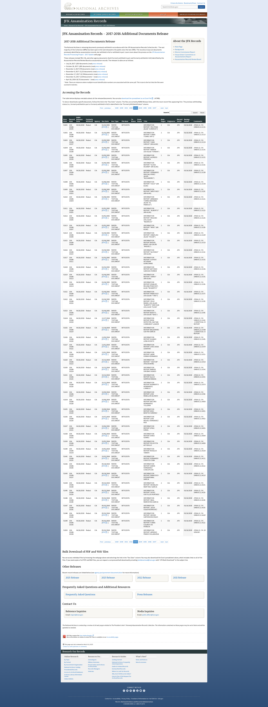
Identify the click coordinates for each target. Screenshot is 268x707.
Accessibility (117, 699)
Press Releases (144, 594)
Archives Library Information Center (73, 675)
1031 (126, 108)
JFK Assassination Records (93, 25)
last (166, 108)
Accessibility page (112, 637)
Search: (166, 112)
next (162, 108)
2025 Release (72, 577)
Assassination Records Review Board (188, 59)
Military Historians (93, 662)
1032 (131, 108)
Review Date (186, 120)
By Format (67, 662)
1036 (149, 108)
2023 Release (108, 577)
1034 (140, 108)
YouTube (137, 690)
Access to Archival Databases (73, 672)
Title (145, 121)
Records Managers (94, 669)
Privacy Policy (126, 699)
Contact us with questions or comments (75, 646)
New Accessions (141, 662)
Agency (97, 121)
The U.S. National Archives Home (91, 6)
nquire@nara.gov (77, 615)
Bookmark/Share (190, 3)
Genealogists (92, 660)
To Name (133, 120)
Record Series (179, 120)
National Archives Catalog (72, 667)
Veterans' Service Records (105, 14)
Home (66, 25)
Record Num (72, 120)
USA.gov (160, 699)
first (101, 108)
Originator (171, 121)
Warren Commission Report (185, 52)
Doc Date (105, 121)
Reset (202, 113)
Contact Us (201, 3)
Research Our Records (75, 14)
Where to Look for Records (120, 671)
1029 (116, 108)
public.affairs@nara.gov (150, 615)
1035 (145, 108)
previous (108, 108)
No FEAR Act (153, 699)
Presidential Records (70, 670)
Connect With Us (134, 687)
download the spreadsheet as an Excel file (136, 98)
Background (179, 49)
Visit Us (163, 14)
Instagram (130, 690)
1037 (154, 108)
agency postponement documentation (108, 573)
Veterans (91, 671)
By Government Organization (73, 665)
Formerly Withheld (89, 120)
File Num (125, 121)
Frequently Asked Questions (80, 594)
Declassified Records (119, 669)
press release (97, 64)
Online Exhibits (68, 679)
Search (201, 7)
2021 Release (179, 577)
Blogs (140, 690)
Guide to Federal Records (120, 666)
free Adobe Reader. (86, 635)
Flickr (144, 690)
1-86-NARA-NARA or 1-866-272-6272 (134, 704)
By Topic (67, 660)
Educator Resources (134, 14)
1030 (121, 108)
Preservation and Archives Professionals (96, 665)
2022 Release (144, 577)
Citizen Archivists (177, 3)
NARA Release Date (79, 119)
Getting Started (117, 660)
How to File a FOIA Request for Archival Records (121, 677)
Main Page (178, 47)
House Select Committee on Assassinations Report (185, 56)
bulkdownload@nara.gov (147, 560)
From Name (139, 120)
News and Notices (141, 660)
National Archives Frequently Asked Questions (121, 663)
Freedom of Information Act (140, 699)
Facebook (124, 690)
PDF (103, 127)
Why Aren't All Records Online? (121, 674)
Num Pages (163, 120)
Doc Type (114, 121)
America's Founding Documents (192, 14)
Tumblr (134, 690)
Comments (198, 121)
